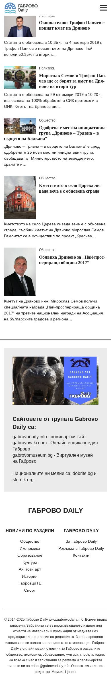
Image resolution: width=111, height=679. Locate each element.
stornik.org (23, 479)
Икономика (30, 548)
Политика (47, 68)
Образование (29, 555)
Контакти (81, 555)
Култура (29, 562)
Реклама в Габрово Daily (81, 548)
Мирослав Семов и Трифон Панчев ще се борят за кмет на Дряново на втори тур (72, 81)
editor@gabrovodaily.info (50, 666)
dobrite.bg (83, 473)
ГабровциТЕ (29, 583)
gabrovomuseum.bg (33, 455)
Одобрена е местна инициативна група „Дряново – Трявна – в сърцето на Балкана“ (55, 133)
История (30, 576)
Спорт (30, 590)
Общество (47, 120)
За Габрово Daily (81, 541)
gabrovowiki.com (30, 442)
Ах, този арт (30, 569)
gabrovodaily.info (30, 436)
